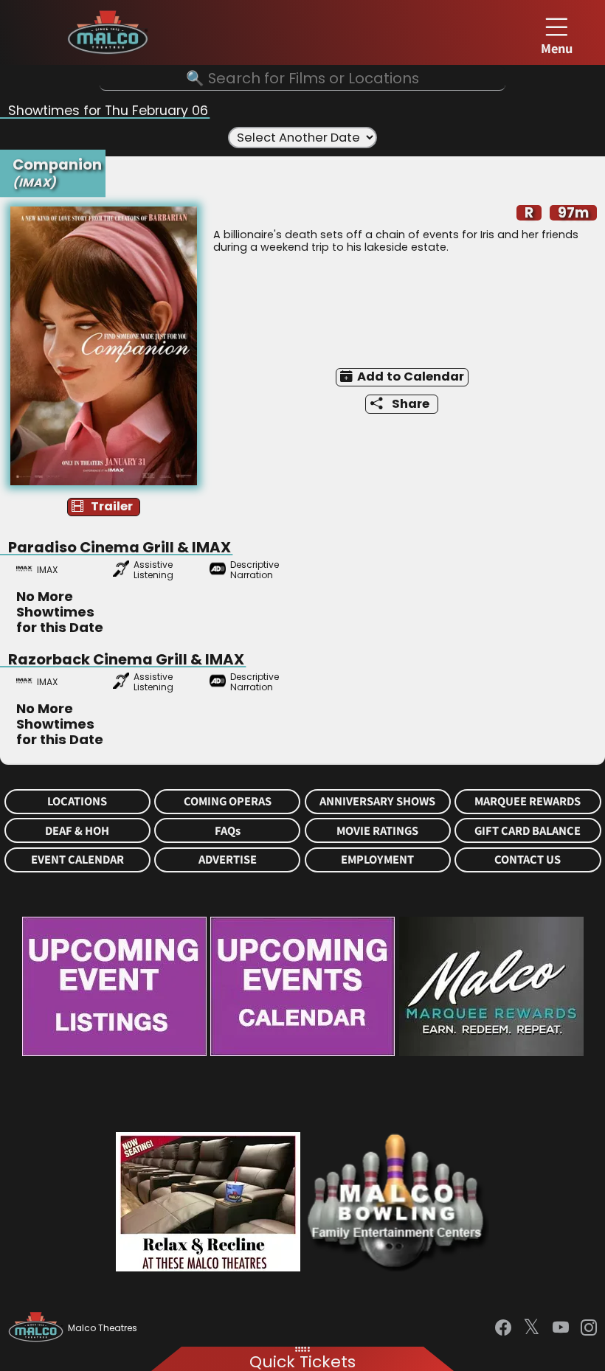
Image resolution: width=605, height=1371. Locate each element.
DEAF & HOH (77, 831)
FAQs (228, 831)
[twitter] (531, 1328)
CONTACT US (527, 860)
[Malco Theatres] (38, 1328)
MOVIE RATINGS (377, 831)
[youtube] (561, 1328)
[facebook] (503, 1328)
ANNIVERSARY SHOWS (377, 801)
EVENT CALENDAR (77, 860)
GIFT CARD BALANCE (527, 831)
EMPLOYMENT (377, 860)
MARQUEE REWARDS (527, 801)
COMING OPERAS (228, 801)
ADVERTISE (227, 860)
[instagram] (589, 1328)
